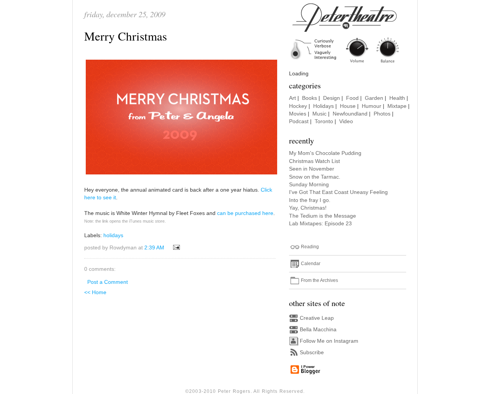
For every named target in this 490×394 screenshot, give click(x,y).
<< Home (95, 292)
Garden (374, 98)
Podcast (299, 121)
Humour (371, 106)
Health (397, 98)
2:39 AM (154, 248)
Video (346, 121)
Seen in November (311, 169)
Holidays (323, 106)
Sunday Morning (309, 184)
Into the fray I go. (309, 200)
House (348, 106)
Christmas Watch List (314, 161)
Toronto (324, 121)
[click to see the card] (181, 174)
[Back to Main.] (350, 63)
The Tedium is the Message (322, 216)
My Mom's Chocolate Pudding (325, 153)
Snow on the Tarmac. (314, 177)
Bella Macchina (318, 329)
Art (292, 98)
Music (319, 114)
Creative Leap (317, 318)
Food (352, 98)
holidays (113, 235)
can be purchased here (245, 213)
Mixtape (397, 106)
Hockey (298, 106)
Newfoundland (350, 114)
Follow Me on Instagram (329, 341)
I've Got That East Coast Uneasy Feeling (338, 192)
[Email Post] (175, 248)
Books (309, 98)
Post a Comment (107, 282)
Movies (297, 114)
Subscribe (312, 352)
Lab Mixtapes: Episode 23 (320, 223)
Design (331, 98)
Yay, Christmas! (308, 208)
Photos (382, 114)
